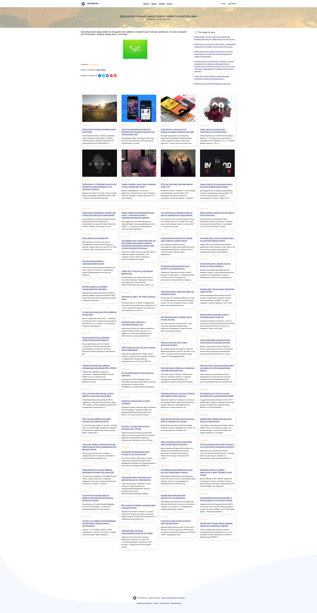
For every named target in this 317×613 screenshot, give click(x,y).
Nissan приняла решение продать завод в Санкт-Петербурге (217, 214)
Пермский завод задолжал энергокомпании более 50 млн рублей (137, 532)
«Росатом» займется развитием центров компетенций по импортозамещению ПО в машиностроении (99, 446)
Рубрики (162, 3)
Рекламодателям (176, 603)
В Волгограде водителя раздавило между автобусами (99, 130)
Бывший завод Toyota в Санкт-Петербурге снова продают (217, 290)
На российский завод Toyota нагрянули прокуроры (138, 374)
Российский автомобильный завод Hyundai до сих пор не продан (136, 453)
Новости (146, 3)
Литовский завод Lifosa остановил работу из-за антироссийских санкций (217, 239)
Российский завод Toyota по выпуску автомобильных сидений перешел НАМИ (217, 394)
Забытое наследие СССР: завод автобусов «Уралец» (174, 343)
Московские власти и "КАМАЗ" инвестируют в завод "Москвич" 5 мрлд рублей (216, 472)
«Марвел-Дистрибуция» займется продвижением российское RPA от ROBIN (99, 366)
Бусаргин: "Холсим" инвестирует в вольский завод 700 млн (136, 427)
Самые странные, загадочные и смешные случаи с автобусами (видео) (139, 185)
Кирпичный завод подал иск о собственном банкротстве (134, 323)
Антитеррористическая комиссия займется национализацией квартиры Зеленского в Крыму (97, 497)
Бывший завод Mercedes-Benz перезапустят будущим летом (173, 496)
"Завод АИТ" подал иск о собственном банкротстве (137, 272)
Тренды (154, 3)
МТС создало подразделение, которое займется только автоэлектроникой (98, 394)
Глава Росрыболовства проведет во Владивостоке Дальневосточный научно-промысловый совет (138, 131)
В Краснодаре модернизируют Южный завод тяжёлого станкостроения (176, 239)
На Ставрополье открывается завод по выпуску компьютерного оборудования (177, 214)
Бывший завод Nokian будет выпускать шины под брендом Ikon (216, 420)
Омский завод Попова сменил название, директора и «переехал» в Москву (216, 524)
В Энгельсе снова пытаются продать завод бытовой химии (176, 522)
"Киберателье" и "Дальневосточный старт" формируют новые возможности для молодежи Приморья (99, 186)
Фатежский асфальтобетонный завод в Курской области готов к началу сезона (216, 499)
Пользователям (164, 603)
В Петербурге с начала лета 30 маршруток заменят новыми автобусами (177, 130)
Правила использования (144, 603)
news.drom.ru (93, 64)
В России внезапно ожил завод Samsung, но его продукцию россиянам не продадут (217, 445)
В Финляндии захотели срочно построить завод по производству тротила (178, 420)
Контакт (169, 3)
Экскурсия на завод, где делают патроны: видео (139, 297)
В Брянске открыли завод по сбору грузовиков (136, 402)
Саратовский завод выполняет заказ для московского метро (177, 293)
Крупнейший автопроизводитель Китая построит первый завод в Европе (177, 471)
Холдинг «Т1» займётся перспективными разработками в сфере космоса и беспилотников (99, 523)
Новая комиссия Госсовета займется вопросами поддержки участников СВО (98, 471)
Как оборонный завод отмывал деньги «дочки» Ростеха (176, 318)
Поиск (223, 3)
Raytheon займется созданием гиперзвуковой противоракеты (94, 288)
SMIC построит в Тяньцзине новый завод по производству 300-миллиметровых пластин (217, 367)
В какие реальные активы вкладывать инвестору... (213, 84)
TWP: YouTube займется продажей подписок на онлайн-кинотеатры (96, 420)
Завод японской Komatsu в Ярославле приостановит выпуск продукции (176, 443)
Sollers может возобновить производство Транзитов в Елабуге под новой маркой (99, 214)
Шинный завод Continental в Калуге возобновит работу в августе (214, 315)
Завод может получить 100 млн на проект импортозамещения (138, 348)
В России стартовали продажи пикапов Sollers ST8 (177, 185)
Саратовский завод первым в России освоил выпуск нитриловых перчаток (215, 341)
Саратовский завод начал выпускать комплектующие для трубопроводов (136, 478)
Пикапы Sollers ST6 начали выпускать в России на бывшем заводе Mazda (216, 185)
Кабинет (233, 3)
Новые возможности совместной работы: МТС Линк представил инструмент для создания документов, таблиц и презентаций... (213, 54)
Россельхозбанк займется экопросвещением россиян (93, 262)
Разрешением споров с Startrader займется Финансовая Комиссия (96, 338)
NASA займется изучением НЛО (95, 238)
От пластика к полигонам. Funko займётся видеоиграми (99, 313)
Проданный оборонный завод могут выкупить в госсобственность (175, 267)
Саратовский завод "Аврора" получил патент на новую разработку (215, 265)
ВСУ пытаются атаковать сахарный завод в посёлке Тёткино (139, 506)
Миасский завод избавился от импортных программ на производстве (178, 369)
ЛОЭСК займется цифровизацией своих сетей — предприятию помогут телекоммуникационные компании (138, 215)
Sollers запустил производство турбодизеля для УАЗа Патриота (213, 130)
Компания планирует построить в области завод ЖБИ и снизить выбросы (178, 394)
